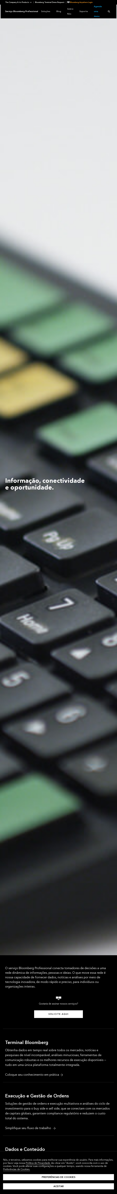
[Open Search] (109, 11)
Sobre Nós (70, 11)
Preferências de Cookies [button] (58, 1177)
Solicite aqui (58, 1014)
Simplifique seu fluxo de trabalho (28, 1128)
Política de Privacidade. (38, 1163)
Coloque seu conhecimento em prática (32, 1075)
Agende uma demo (98, 11)
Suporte (83, 11)
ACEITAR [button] (58, 1186)
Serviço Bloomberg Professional (21, 11)
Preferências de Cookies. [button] (16, 1169)
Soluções (45, 11)
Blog (58, 11)
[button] (19, 2)
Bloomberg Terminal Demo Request (49, 2)
